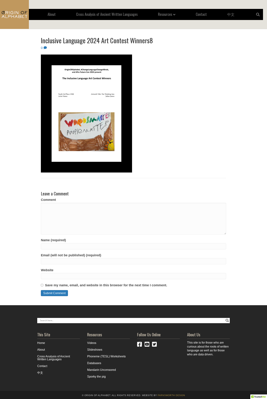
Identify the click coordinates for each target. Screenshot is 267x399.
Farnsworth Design (171, 395)
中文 (230, 14)
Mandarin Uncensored (101, 369)
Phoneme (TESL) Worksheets (106, 356)
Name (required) (53, 240)
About (52, 14)
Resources (165, 14)
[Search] (256, 14)
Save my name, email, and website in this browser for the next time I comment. (106, 285)
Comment (48, 200)
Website (47, 270)
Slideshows (94, 349)
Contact (201, 14)
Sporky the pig (96, 376)
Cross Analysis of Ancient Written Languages (107, 14)
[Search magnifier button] (227, 320)
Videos (91, 342)
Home (41, 342)
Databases (94, 363)
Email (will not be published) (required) (71, 255)
